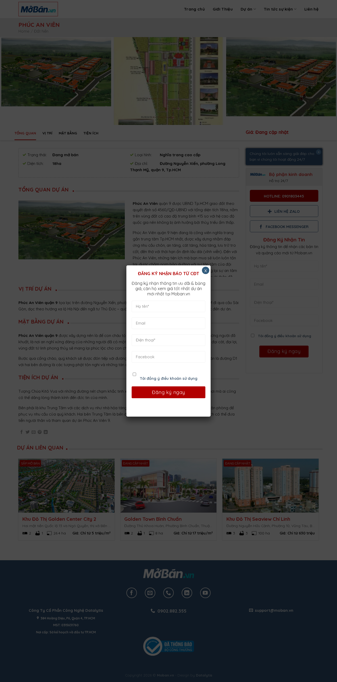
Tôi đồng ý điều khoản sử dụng (168, 378)
